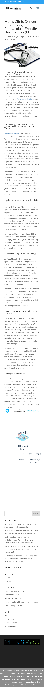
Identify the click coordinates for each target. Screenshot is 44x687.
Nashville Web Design (22, 685)
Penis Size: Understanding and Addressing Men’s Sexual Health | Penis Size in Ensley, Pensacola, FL (21, 549)
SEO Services (35, 685)
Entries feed (9, 619)
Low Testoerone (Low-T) (13, 598)
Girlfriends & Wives (12, 595)
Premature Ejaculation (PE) (14, 606)
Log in (6, 615)
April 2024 (8, 581)
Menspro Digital (13, 36)
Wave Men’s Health (24, 99)
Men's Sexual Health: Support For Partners (21, 602)
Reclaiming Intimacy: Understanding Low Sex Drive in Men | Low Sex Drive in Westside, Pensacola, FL (20, 558)
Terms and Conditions (32, 682)
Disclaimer (30, 679)
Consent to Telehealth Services (12, 676)
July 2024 (7, 578)
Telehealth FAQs (16, 682)
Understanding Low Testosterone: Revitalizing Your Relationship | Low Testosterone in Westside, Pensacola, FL (20, 540)
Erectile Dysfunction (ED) (14, 591)
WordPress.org (10, 626)
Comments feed (10, 623)
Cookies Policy (19, 679)
